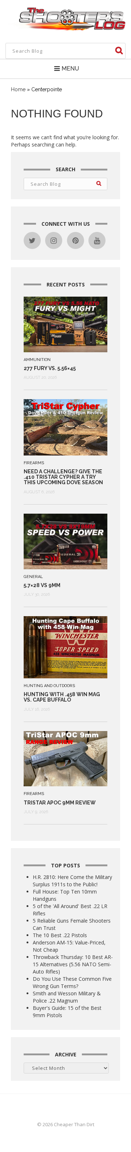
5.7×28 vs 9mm (42, 585)
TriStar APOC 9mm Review (60, 803)
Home (18, 89)
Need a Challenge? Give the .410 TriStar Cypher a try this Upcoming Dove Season (63, 477)
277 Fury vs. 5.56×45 (50, 368)
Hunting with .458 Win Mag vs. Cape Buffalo (62, 697)
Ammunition (37, 359)
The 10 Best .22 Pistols (60, 935)
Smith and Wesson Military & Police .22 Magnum (67, 997)
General (33, 576)
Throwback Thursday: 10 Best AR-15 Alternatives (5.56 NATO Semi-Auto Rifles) (73, 964)
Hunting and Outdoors (49, 685)
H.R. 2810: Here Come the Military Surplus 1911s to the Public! (72, 881)
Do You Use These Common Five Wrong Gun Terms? (72, 982)
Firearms (34, 463)
